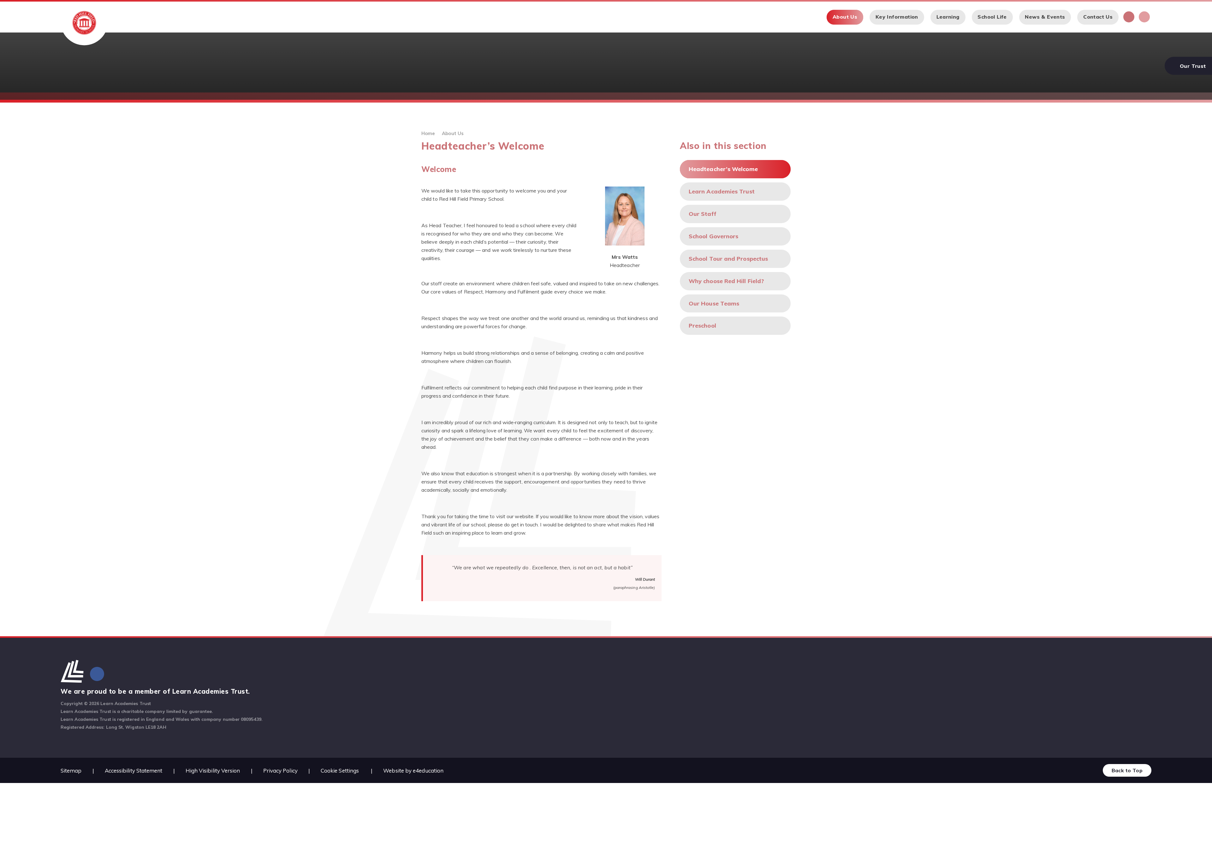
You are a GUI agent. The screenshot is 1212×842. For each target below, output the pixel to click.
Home (428, 133)
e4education (428, 770)
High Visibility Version (213, 770)
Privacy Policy (280, 770)
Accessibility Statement (134, 770)
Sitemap (71, 770)
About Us (453, 133)
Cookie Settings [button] (340, 770)
